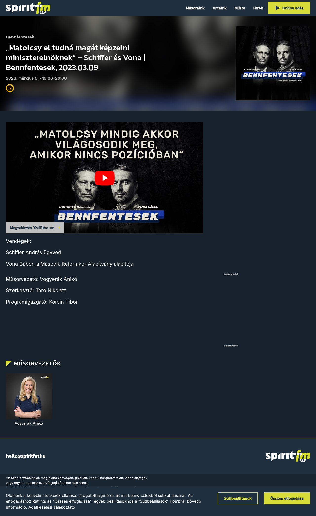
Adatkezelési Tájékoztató (51, 507)
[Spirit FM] (28, 8)
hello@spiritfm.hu (26, 455)
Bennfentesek (20, 37)
